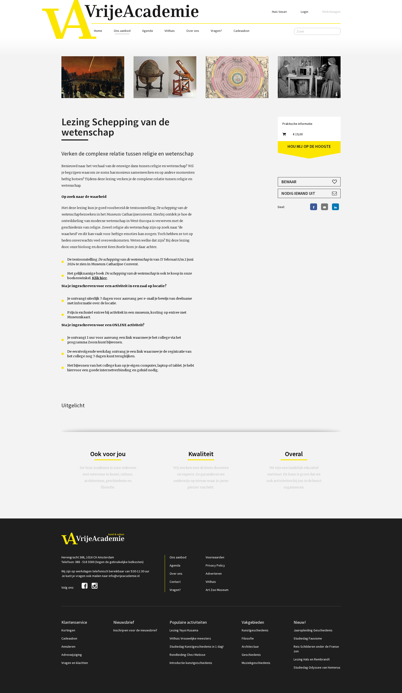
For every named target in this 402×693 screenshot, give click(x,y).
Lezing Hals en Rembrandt (312, 659)
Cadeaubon (241, 31)
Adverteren (214, 573)
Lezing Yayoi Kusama (184, 630)
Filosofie (248, 638)
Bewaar (288, 181)
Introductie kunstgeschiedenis (191, 663)
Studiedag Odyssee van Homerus (317, 667)
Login (304, 12)
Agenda (147, 31)
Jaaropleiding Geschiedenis (313, 630)
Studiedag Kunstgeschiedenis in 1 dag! (197, 646)
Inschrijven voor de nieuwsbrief (135, 630)
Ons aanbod (122, 31)
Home (98, 31)
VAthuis (169, 31)
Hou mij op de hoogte (309, 146)
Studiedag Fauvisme (308, 638)
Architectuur (250, 646)
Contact (175, 582)
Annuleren (68, 646)
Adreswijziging (71, 655)
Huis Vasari (279, 12)
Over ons (192, 31)
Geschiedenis (251, 655)
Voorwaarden (215, 557)
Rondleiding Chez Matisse (187, 655)
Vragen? (216, 31)
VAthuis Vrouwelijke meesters (190, 638)
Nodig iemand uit (298, 193)
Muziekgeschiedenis (256, 663)
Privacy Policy (215, 565)
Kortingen (68, 630)
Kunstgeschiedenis (255, 630)
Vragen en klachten (74, 663)
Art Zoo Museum (217, 590)
